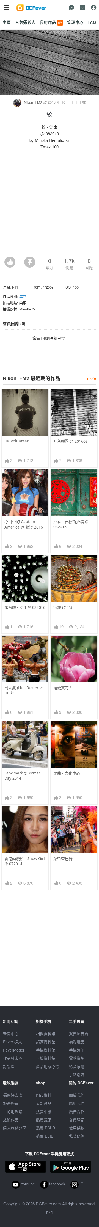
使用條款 (76, 1128)
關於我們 (76, 1095)
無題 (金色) (62, 607)
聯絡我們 (76, 1103)
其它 (22, 296)
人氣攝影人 (25, 22)
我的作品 (51, 22)
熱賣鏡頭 (43, 1119)
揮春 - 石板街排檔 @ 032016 (71, 524)
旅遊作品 (10, 1119)
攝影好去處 (12, 1095)
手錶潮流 (76, 1074)
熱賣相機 (43, 1111)
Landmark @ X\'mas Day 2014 (22, 775)
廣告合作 (76, 1111)
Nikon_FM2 (33, 102)
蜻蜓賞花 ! (62, 687)
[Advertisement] (49, 204)
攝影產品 (76, 1041)
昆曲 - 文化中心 (66, 773)
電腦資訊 (76, 1058)
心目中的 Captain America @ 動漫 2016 (23, 524)
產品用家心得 (47, 1066)
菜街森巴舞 (63, 858)
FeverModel (13, 1050)
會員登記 (76, 1119)
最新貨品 (43, 1103)
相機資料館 (45, 1033)
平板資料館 (45, 1058)
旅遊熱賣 (10, 1103)
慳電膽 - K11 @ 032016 (24, 607)
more (91, 378)
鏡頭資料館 (45, 1041)
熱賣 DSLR (45, 1128)
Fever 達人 (12, 1041)
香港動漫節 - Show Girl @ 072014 (24, 861)
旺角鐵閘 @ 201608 (70, 441)
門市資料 (43, 1095)
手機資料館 (45, 1050)
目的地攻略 (12, 1111)
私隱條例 (76, 1136)
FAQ (91, 22)
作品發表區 (12, 1058)
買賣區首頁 (78, 1033)
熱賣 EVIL (44, 1136)
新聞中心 (10, 1033)
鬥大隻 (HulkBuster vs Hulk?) (23, 690)
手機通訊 (76, 1050)
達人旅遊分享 (14, 1128)
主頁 (7, 22)
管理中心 (75, 22)
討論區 (9, 1066)
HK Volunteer (16, 441)
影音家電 (76, 1066)
